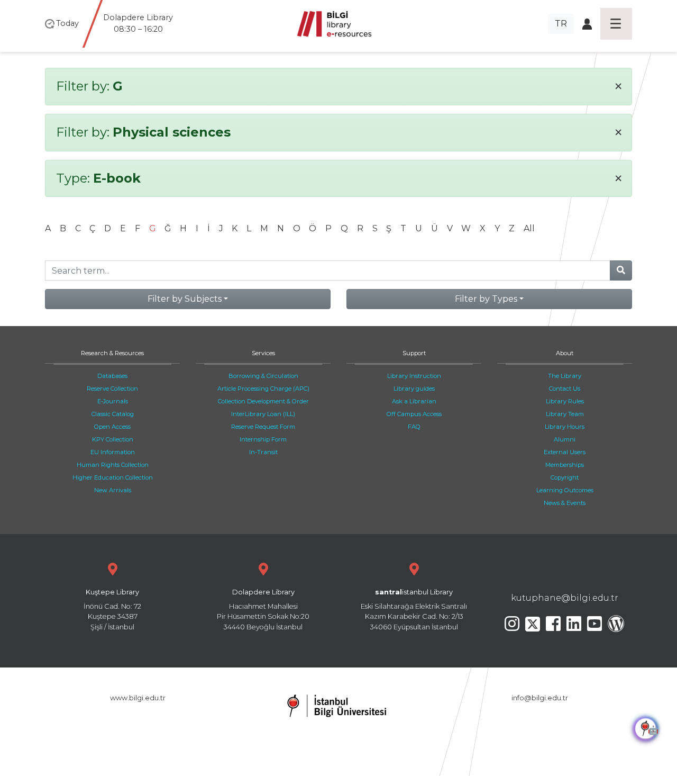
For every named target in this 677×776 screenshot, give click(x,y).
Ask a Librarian (414, 401)
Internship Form (263, 439)
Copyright (565, 477)
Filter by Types (486, 299)
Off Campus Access (414, 414)
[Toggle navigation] (616, 24)
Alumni (564, 439)
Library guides (414, 388)
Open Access (112, 426)
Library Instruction (414, 376)
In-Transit (263, 452)
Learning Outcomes (564, 490)
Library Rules (565, 401)
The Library (564, 376)
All (529, 228)
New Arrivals (112, 490)
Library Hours (564, 426)
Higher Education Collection (112, 477)
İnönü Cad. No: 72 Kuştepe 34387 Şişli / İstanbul (112, 609)
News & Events (564, 503)
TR (561, 24)
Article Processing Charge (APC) (263, 388)
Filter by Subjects (185, 299)
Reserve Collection (112, 388)
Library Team (565, 414)
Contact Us (564, 388)
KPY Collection (112, 439)
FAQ (414, 426)
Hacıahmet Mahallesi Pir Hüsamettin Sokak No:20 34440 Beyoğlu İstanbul (263, 609)
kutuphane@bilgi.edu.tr (564, 598)
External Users (564, 452)
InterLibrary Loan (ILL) (263, 414)
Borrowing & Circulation (263, 376)
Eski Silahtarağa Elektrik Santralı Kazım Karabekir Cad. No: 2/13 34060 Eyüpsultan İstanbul (414, 609)
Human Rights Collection (113, 464)
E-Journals (112, 401)
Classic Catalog (113, 414)
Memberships (564, 464)
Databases (112, 376)
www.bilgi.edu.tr (138, 698)
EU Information (112, 452)
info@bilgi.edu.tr (539, 698)
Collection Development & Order (263, 401)
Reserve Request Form (263, 426)
